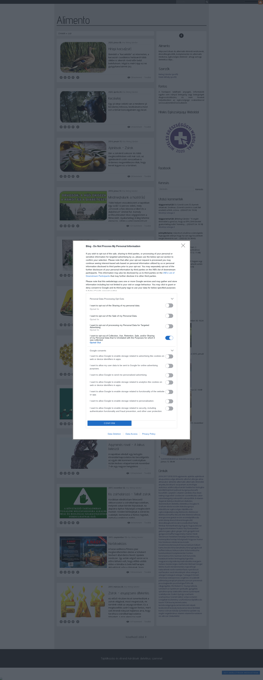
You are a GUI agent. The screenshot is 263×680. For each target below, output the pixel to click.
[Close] (184, 246)
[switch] (169, 305)
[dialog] (131, 340)
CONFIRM (109, 423)
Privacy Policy (148, 434)
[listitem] (131, 298)
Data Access (131, 434)
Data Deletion (114, 434)
